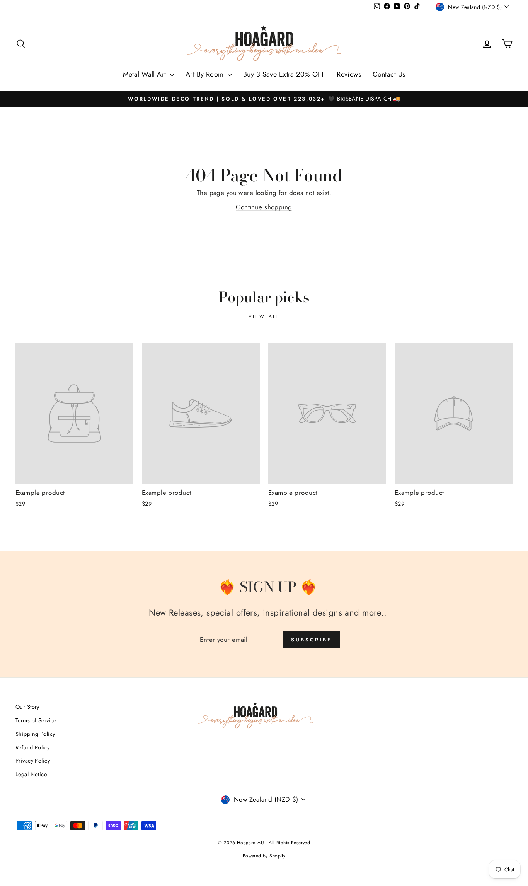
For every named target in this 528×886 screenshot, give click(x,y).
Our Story (27, 707)
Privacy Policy (32, 761)
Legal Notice (31, 774)
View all (264, 316)
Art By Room (206, 74)
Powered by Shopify (264, 855)
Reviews (349, 74)
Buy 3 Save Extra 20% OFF (284, 74)
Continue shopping (264, 207)
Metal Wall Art (145, 74)
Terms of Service (35, 720)
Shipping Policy (35, 734)
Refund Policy (32, 747)
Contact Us (389, 74)
